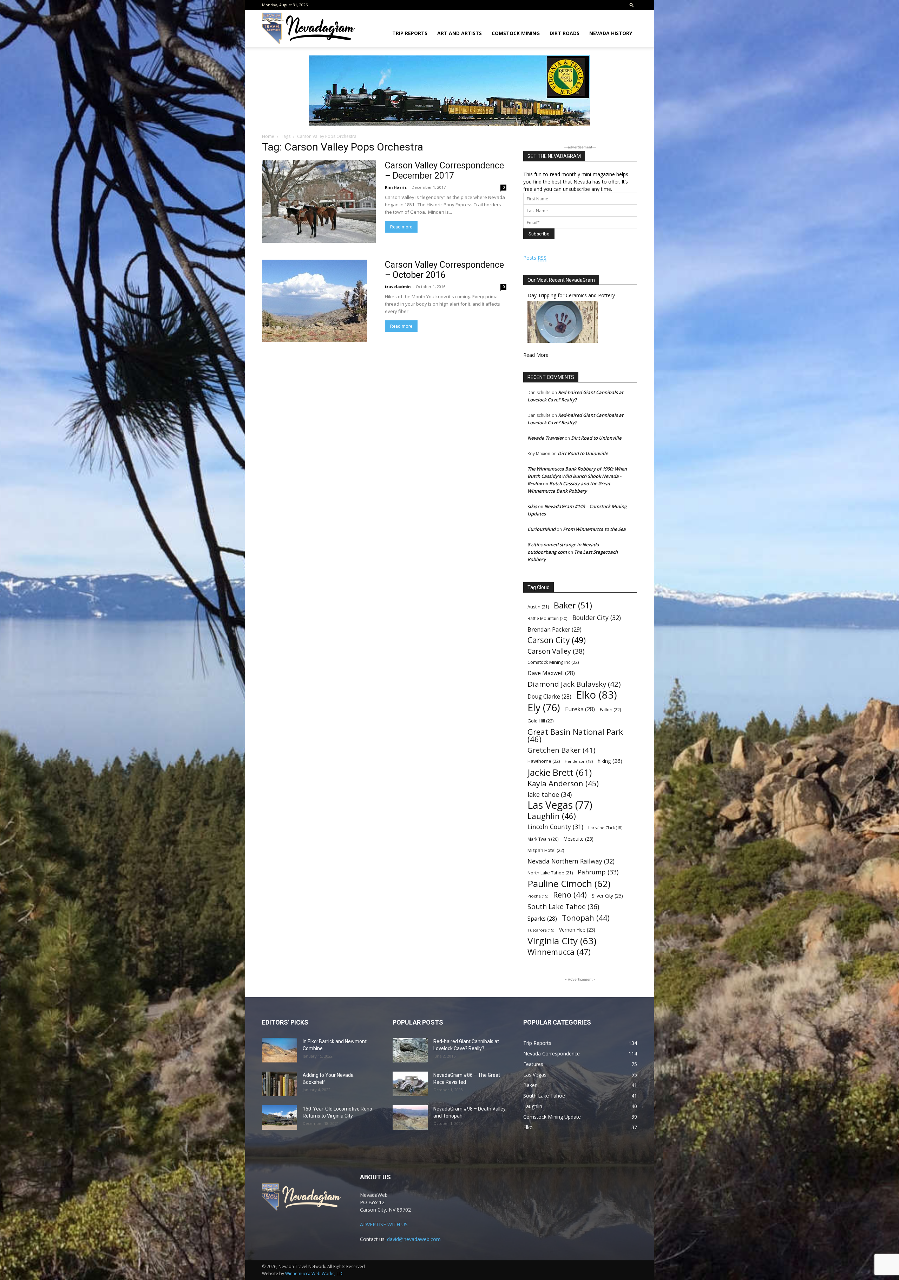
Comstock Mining (516, 33)
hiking (610, 760)
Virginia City (561, 941)
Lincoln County (555, 827)
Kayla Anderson (563, 783)
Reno (570, 894)
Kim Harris (396, 187)
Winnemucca (559, 951)
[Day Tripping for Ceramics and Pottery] (562, 341)
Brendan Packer (554, 629)
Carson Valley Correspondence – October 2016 (444, 270)
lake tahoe (549, 794)
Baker (573, 605)
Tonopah (586, 917)
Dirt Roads (564, 33)
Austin (538, 607)
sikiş (532, 506)
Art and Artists (459, 33)
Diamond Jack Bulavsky (574, 684)
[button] (631, 4)
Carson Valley (555, 651)
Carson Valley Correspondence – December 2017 (444, 170)
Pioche (537, 896)
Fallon (610, 709)
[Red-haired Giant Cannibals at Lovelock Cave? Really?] (410, 1050)
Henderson (579, 761)
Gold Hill (540, 721)
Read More (536, 355)
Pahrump (598, 872)
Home (268, 136)
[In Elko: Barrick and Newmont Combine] (279, 1050)
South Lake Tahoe (563, 907)
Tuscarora (540, 930)
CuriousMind (541, 529)
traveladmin (398, 286)
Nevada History (610, 33)
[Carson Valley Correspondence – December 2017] (319, 201)
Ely (543, 707)
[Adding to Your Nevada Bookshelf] (279, 1084)
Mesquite (578, 838)
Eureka (580, 709)
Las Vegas (559, 805)
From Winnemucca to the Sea (594, 529)
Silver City (607, 895)
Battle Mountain (547, 618)
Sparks (542, 918)
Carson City (556, 640)
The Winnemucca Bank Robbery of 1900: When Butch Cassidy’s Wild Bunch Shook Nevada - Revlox (577, 476)
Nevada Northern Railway (571, 861)
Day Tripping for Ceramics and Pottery (571, 295)
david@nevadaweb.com (414, 1239)
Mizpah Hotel (545, 850)
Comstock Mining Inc (553, 662)
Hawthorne (543, 761)
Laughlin (551, 816)
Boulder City (596, 617)
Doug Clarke (549, 696)
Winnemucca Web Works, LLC (314, 1273)
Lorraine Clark (605, 827)
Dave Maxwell (551, 673)
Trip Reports (409, 33)
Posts (534, 257)
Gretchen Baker (561, 750)
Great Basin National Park (575, 735)
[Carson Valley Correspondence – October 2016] (314, 301)
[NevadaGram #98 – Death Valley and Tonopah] (410, 1117)
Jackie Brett (559, 772)
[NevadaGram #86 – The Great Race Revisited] (410, 1084)
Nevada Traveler (545, 438)
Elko (596, 695)
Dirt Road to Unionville (596, 438)
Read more (401, 226)
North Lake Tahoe (550, 873)
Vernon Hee (577, 929)
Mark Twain (543, 839)
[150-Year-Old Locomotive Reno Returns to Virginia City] (279, 1117)
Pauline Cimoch (568, 883)
